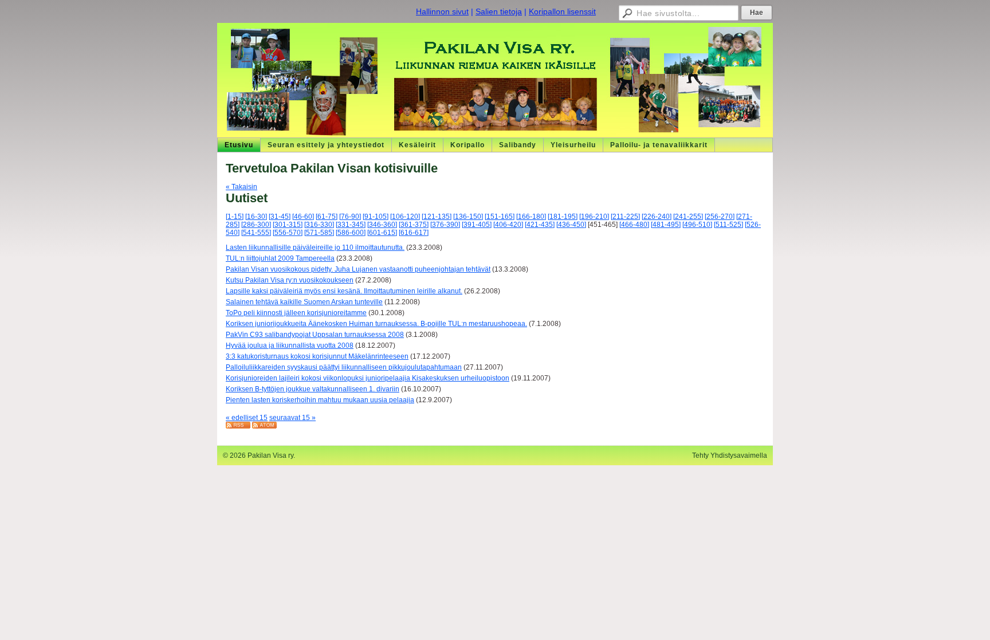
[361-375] (414, 225)
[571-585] (319, 233)
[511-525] (728, 225)
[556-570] (287, 233)
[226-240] (656, 217)
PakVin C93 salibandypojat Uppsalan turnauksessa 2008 (315, 335)
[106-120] (405, 217)
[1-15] (234, 217)
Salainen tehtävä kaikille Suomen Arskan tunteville (304, 302)
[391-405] (477, 225)
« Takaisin (241, 187)
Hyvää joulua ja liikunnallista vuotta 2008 (289, 345)
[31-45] (279, 217)
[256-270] (719, 217)
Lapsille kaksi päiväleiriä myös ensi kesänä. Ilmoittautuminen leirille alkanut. (344, 291)
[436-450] (571, 225)
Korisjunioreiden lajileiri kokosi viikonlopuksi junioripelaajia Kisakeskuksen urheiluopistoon (367, 378)
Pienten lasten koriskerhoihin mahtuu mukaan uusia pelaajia (320, 400)
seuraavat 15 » (292, 418)
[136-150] (468, 217)
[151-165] (499, 217)
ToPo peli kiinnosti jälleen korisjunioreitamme (296, 313)
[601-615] (382, 233)
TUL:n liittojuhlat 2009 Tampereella (280, 258)
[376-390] (445, 225)
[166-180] (531, 217)
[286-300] (256, 225)
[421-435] (540, 225)
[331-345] (351, 225)
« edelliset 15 (247, 418)
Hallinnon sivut (442, 11)
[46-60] (303, 217)
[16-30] (256, 217)
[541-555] (256, 233)
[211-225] (625, 217)
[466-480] (634, 225)
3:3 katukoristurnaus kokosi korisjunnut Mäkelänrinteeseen (317, 356)
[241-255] (688, 217)
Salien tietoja (499, 11)
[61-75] (326, 217)
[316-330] (319, 225)
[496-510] (697, 225)
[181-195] (563, 217)
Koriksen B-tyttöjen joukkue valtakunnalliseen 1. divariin (312, 389)
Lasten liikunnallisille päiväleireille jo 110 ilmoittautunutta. (315, 248)
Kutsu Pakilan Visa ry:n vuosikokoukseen (289, 280)
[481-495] (666, 225)
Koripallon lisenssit (562, 11)
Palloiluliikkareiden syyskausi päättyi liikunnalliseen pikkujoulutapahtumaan (344, 367)
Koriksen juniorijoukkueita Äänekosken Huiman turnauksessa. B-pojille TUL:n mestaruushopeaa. (376, 324)
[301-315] (287, 225)
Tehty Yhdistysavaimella (729, 455)
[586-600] (351, 233)
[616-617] (414, 233)
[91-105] (375, 217)
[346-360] (382, 225)
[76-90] (350, 217)
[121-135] (436, 217)
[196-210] (594, 217)
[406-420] (508, 225)
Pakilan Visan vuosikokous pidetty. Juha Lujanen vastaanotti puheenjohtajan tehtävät (358, 269)
